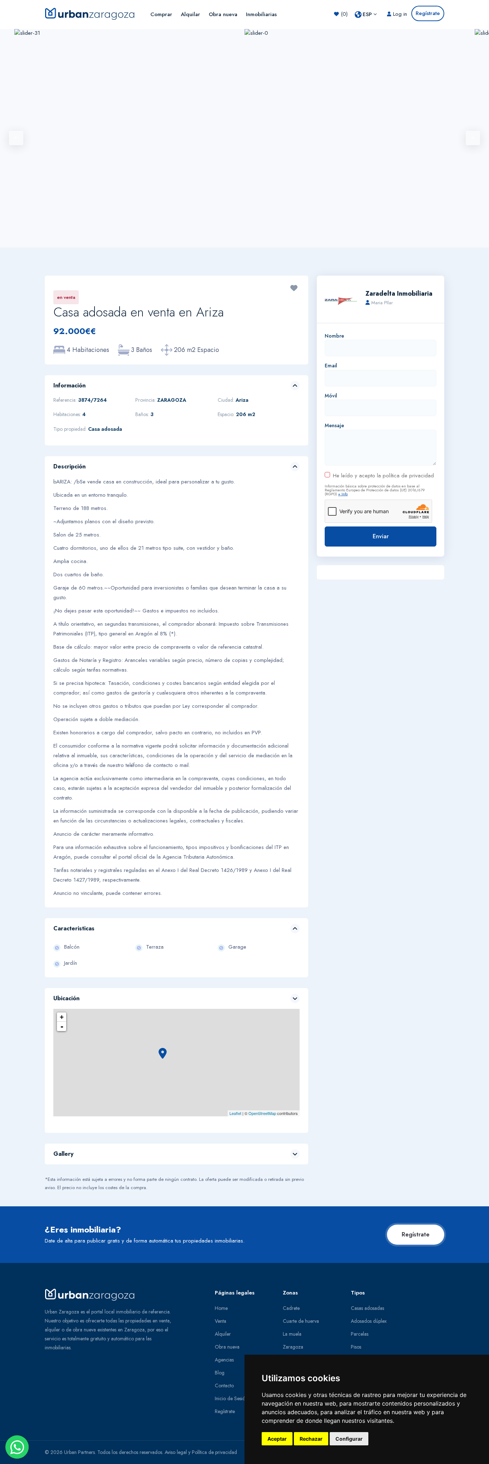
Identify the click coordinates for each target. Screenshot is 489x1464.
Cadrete (291, 1308)
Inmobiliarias (261, 14)
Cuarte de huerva (301, 1321)
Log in (399, 14)
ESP (367, 14)
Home (221, 1308)
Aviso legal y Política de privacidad (201, 1452)
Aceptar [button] (277, 1439)
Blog (219, 1372)
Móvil (331, 395)
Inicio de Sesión (231, 1398)
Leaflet (235, 1113)
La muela (292, 1333)
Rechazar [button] (311, 1439)
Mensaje (334, 425)
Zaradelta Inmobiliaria (398, 293)
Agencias (224, 1359)
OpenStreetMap (262, 1113)
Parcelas (359, 1333)
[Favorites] (294, 289)
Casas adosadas (367, 1308)
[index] (92, 13)
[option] (360, 138)
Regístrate (416, 1234)
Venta (220, 1321)
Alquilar (190, 14)
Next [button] (473, 138)
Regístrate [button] (428, 13)
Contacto (224, 1385)
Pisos (356, 1346)
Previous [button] (16, 138)
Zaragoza (293, 1346)
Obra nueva (223, 14)
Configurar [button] (349, 1439)
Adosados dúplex (369, 1321)
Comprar (161, 14)
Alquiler (223, 1333)
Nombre (334, 335)
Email (331, 365)
